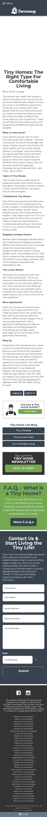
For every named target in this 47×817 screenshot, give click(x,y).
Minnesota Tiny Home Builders (23, 762)
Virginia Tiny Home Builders (23, 794)
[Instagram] (28, 693)
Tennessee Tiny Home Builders (23, 786)
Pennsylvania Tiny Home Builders (23, 782)
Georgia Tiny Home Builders (23, 736)
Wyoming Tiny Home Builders (23, 801)
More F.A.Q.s (23, 522)
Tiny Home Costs (23, 437)
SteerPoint (29, 810)
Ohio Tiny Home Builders (23, 777)
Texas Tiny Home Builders (23, 789)
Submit (23, 671)
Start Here (30, 411)
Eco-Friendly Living (23, 444)
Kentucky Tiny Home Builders (23, 748)
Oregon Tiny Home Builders (23, 779)
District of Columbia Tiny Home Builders (23, 731)
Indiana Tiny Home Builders (23, 743)
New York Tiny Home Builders (24, 772)
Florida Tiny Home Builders (23, 733)
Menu (9, 3)
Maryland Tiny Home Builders (23, 755)
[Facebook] (18, 693)
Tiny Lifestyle (23, 430)
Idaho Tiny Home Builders (23, 741)
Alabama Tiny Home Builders (23, 717)
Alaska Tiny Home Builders (24, 719)
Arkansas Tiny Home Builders (23, 724)
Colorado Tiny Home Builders (23, 729)
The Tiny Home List (23, 10)
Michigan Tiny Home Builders (24, 760)
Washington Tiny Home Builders (23, 796)
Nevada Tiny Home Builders (23, 767)
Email (24, 814)
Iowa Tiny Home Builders (23, 745)
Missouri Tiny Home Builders (23, 765)
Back (18, 393)
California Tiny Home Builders (23, 726)
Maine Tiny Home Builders (23, 753)
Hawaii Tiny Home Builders (23, 738)
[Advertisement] (23, 41)
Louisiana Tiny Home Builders (23, 750)
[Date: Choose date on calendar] (35, 659)
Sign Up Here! (23, 468)
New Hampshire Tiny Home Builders (23, 770)
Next (29, 393)
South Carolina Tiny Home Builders (23, 784)
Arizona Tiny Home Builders (23, 721)
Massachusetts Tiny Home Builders (23, 757)
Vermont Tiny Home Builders (23, 791)
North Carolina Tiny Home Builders (23, 774)
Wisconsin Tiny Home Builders (23, 798)
